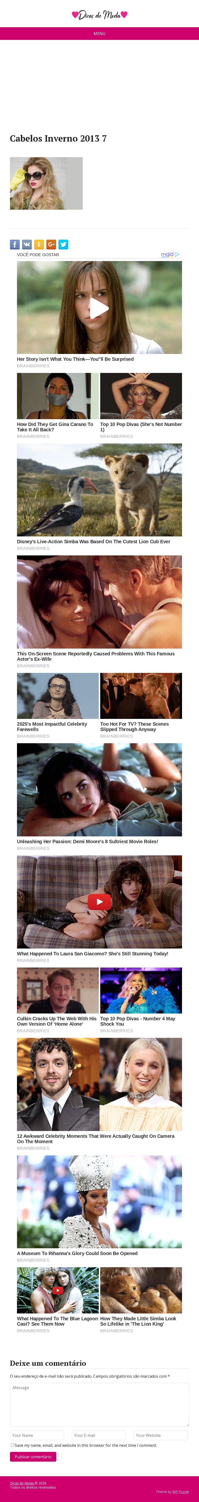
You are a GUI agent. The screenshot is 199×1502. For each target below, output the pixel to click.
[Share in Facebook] (15, 244)
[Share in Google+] (51, 244)
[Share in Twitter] (63, 244)
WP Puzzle (181, 1491)
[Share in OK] (39, 244)
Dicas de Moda (22, 1483)
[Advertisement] (99, 88)
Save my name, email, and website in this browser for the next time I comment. (86, 1445)
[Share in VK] (27, 244)
